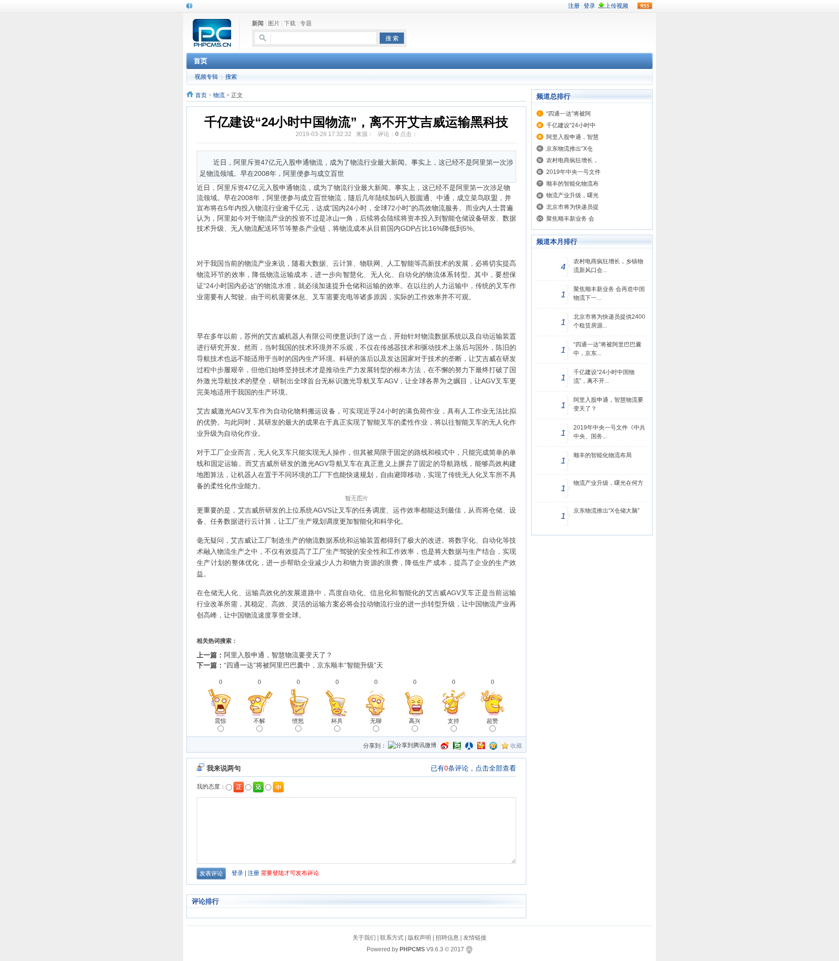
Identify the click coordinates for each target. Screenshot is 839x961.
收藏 (516, 745)
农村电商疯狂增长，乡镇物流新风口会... (608, 266)
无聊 (376, 721)
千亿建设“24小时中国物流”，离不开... (604, 376)
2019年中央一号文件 (573, 172)
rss (645, 6)
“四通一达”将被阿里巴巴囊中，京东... (607, 349)
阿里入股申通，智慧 (572, 137)
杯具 (337, 721)
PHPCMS (412, 949)
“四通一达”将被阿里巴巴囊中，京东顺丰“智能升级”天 (303, 665)
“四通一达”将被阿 (568, 113)
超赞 (492, 721)
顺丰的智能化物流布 (572, 183)
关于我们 (364, 937)
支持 (453, 721)
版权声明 (419, 937)
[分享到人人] (469, 746)
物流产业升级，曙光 (572, 195)
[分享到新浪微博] (445, 746)
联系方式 (391, 937)
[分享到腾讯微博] (412, 746)
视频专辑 (206, 76)
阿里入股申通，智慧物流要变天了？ (278, 655)
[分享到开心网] (481, 746)
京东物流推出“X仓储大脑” (606, 510)
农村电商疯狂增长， (572, 160)
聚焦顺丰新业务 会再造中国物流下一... (609, 293)
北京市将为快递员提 (572, 207)
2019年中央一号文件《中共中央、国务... (609, 432)
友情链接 (475, 937)
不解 (259, 721)
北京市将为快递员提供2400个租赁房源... (609, 321)
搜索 (231, 76)
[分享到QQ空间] (493, 746)
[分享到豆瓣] (457, 746)
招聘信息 (447, 937)
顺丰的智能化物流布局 (602, 455)
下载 (290, 23)
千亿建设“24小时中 (571, 125)
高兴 (414, 721)
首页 (201, 95)
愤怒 (298, 721)
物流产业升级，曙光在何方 (608, 483)
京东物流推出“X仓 (569, 148)
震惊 (220, 721)
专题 (306, 23)
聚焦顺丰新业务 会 (570, 218)
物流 (219, 95)
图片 (274, 23)
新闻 (258, 23)
